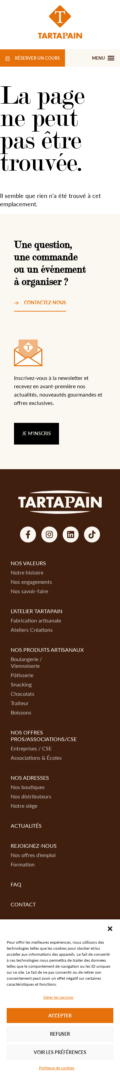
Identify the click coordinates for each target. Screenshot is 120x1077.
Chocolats (22, 693)
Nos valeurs (28, 563)
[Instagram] (49, 534)
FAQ (16, 884)
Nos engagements (31, 581)
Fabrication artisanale (36, 620)
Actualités (26, 825)
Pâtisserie (22, 675)
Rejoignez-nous (34, 845)
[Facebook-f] (28, 534)
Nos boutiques (28, 787)
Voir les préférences (60, 1052)
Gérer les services (58, 997)
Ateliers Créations (32, 629)
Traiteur (20, 703)
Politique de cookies (56, 1067)
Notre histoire (27, 572)
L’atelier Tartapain (36, 611)
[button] (110, 928)
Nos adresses (30, 777)
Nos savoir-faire (29, 591)
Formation (23, 864)
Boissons (21, 712)
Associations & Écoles (36, 757)
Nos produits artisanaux (47, 649)
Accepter (60, 1015)
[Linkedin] (71, 534)
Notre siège (24, 805)
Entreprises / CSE (31, 748)
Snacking (21, 684)
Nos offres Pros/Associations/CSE (44, 735)
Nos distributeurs (31, 796)
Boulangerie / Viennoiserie (26, 662)
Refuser (60, 1034)
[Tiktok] (92, 534)
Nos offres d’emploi (33, 855)
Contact (23, 904)
